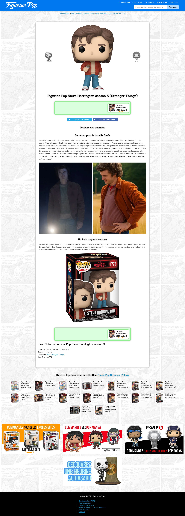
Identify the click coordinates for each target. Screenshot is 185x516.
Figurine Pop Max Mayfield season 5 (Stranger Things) (122, 395)
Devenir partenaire (86, 505)
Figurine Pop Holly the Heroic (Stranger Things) (74, 395)
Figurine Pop (64, 14)
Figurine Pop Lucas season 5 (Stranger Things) (50, 383)
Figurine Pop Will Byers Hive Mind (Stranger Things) (146, 395)
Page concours (85, 503)
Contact (82, 512)
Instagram (162, 2)
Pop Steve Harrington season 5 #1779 (110, 14)
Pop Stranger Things (55, 354)
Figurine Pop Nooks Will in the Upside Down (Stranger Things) (86, 408)
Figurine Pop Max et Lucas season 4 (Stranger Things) (50, 396)
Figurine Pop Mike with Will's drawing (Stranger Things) (110, 408)
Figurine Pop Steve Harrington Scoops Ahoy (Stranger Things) (74, 384)
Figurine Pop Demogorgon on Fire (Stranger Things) (25, 396)
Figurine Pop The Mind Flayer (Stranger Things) (98, 383)
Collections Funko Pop (130, 2)
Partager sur (82, 119)
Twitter (174, 2)
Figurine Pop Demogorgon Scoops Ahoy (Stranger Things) (26, 384)
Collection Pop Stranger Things (83, 14)
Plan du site (84, 509)
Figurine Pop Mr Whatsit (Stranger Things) (98, 395)
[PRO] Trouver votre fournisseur (92, 507)
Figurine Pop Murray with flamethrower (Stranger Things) (170, 384)
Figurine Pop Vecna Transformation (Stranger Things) (146, 384)
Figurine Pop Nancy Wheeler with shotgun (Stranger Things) (122, 384)
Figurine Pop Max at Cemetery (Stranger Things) (170, 395)
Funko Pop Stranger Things (113, 375)
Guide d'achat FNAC (87, 501)
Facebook (149, 2)
